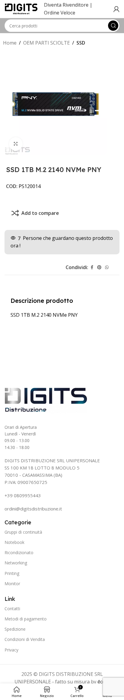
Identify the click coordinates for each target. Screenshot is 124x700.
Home (10, 42)
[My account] (116, 9)
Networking (16, 563)
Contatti (12, 608)
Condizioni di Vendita (25, 639)
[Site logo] (21, 8)
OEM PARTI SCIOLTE (46, 42)
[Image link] (46, 399)
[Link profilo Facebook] (91, 267)
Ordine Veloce (59, 12)
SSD (80, 42)
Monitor (12, 583)
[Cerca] (113, 25)
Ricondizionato (19, 552)
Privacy (11, 650)
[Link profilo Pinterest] (99, 267)
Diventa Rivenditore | (68, 5)
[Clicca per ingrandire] (16, 144)
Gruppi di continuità (23, 532)
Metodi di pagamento (26, 619)
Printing (12, 573)
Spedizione (15, 629)
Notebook (14, 542)
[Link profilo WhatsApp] (106, 267)
